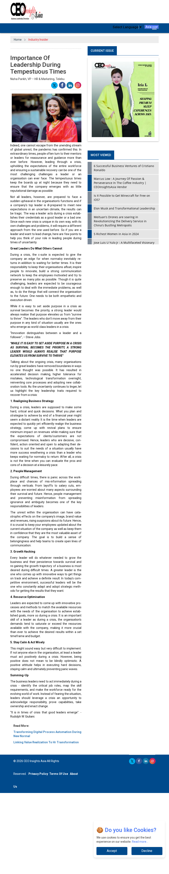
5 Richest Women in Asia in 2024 (116, 234)
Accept (112, 851)
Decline (146, 851)
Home (18, 39)
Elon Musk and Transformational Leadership (124, 208)
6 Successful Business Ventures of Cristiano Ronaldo (124, 168)
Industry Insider (38, 39)
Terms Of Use (58, 773)
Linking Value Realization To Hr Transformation (46, 742)
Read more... (140, 841)
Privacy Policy (38, 773)
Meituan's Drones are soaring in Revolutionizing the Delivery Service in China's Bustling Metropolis (120, 221)
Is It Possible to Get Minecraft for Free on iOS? (122, 198)
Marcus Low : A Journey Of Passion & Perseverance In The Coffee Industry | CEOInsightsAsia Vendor (120, 183)
